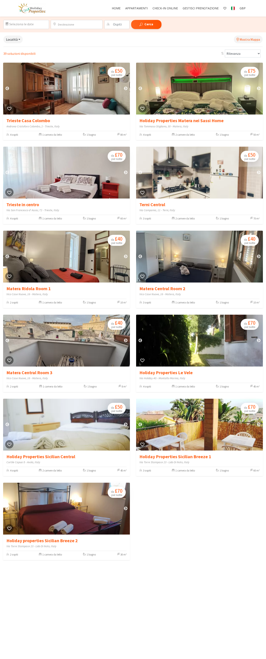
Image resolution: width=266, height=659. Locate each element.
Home (116, 8)
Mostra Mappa (249, 39)
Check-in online (165, 8)
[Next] (126, 88)
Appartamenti (136, 8)
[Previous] (7, 88)
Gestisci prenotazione (201, 8)
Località (12, 39)
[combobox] (79, 24)
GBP (243, 8)
